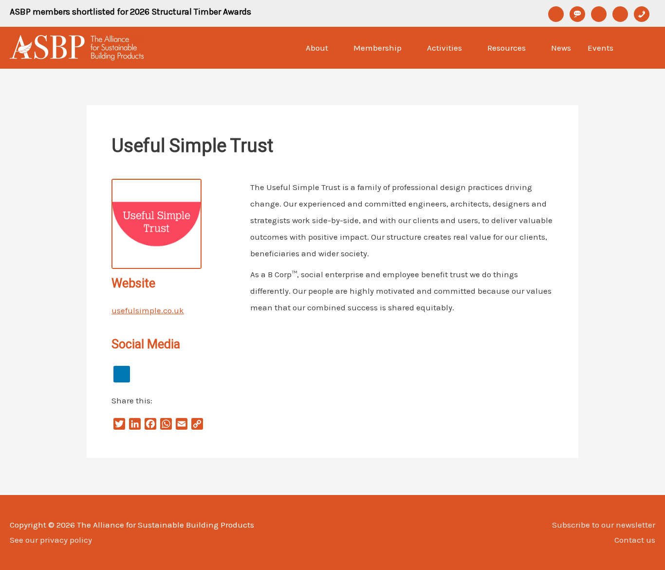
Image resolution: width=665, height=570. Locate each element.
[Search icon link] (643, 47)
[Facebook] (121, 373)
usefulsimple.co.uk (147, 310)
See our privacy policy (51, 540)
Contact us (634, 540)
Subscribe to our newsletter (603, 525)
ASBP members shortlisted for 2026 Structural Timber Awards (130, 11)
